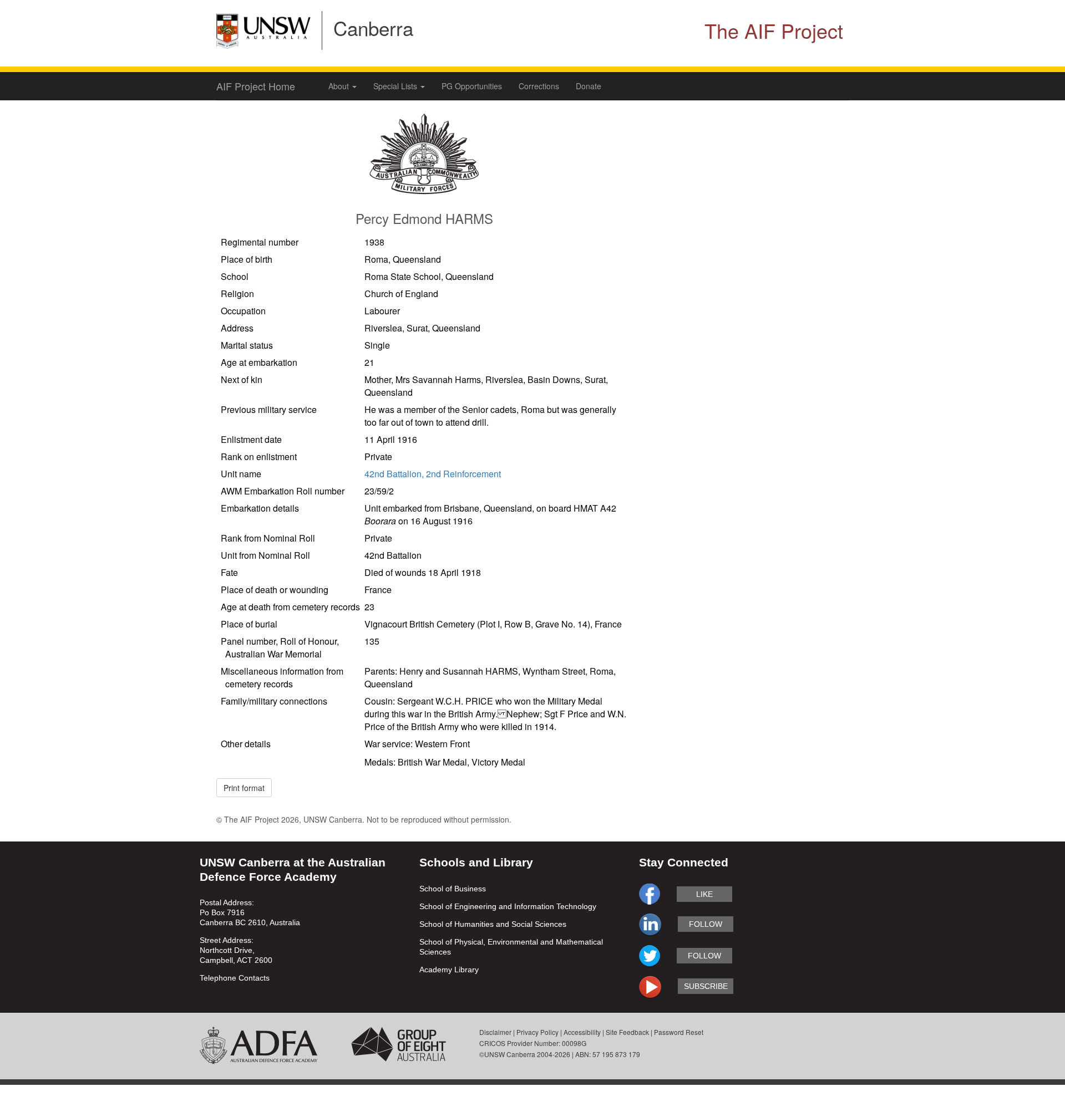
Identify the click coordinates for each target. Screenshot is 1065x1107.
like (704, 894)
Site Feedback (627, 1032)
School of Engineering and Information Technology (507, 906)
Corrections (539, 85)
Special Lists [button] (396, 85)
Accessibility (582, 1032)
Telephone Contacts (235, 977)
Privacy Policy (537, 1032)
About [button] (339, 85)
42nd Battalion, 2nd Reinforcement (432, 473)
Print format (244, 787)
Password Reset (678, 1032)
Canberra (373, 28)
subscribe (706, 986)
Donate (588, 85)
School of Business (452, 888)
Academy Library (449, 969)
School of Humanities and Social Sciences (492, 924)
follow (705, 924)
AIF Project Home (255, 86)
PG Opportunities (472, 85)
